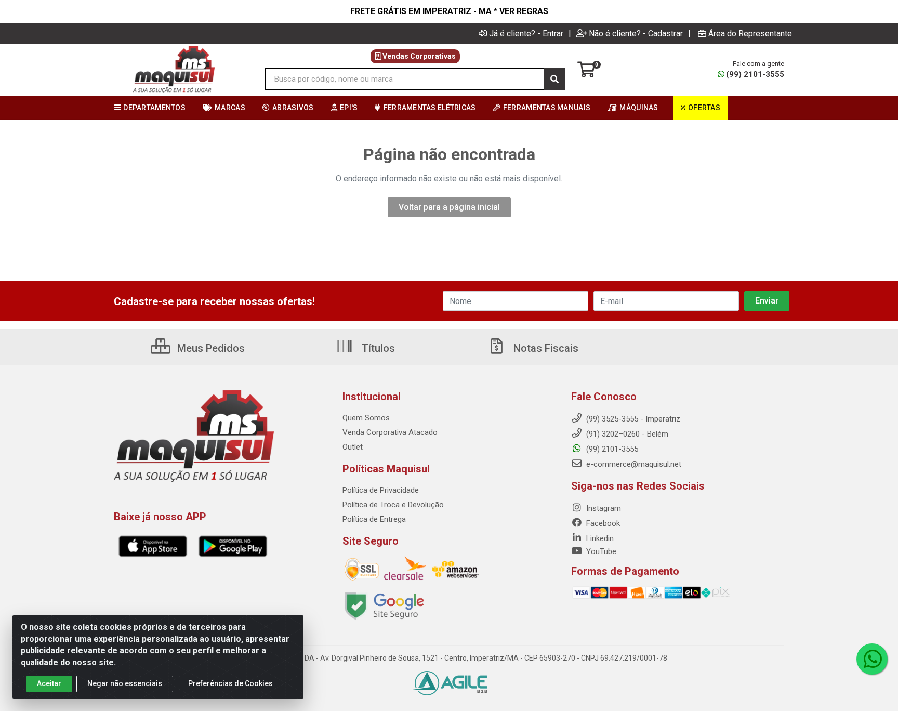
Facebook (602, 523)
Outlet (352, 447)
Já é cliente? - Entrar (526, 33)
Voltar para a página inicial (449, 207)
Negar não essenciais (124, 683)
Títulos (377, 348)
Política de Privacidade (380, 490)
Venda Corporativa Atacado (390, 432)
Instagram (602, 508)
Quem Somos (366, 418)
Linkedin (599, 538)
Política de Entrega (374, 519)
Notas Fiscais (544, 348)
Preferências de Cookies (230, 683)
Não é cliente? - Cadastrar (636, 33)
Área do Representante (750, 33)
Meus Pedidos (210, 348)
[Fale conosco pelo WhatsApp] (872, 659)
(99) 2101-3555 (755, 74)
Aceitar (49, 683)
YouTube (600, 551)
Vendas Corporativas (418, 56)
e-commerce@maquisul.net (632, 464)
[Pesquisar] (554, 79)
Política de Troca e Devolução (393, 504)
